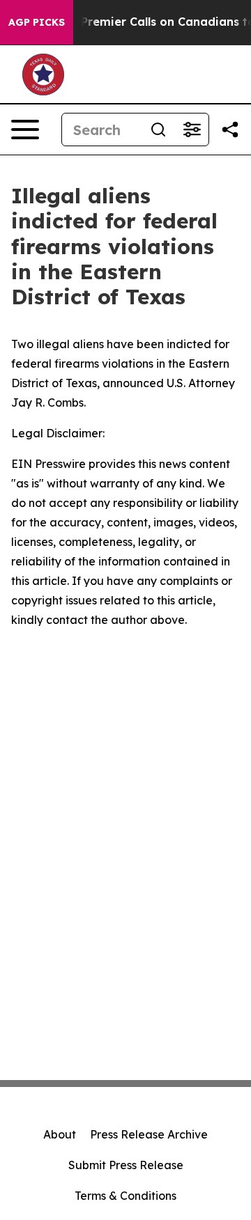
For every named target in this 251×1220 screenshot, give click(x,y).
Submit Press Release (125, 1165)
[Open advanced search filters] (191, 130)
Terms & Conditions (125, 1196)
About (59, 1134)
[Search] (158, 130)
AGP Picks (36, 22)
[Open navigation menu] (25, 129)
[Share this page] (230, 129)
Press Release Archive (149, 1134)
